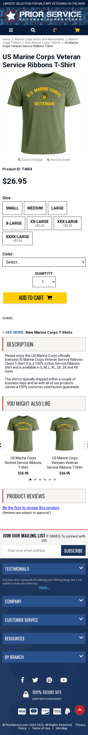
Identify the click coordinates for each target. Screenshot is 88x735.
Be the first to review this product (30, 507)
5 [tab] (50, 480)
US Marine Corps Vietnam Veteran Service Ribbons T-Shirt (65, 462)
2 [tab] (35, 480)
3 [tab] (40, 480)
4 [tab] (45, 480)
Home (6, 39)
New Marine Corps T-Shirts (42, 42)
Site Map (61, 728)
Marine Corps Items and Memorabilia (39, 39)
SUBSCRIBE (73, 551)
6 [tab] (55, 480)
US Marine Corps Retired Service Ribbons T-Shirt (23, 462)
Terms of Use (41, 728)
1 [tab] (30, 480)
